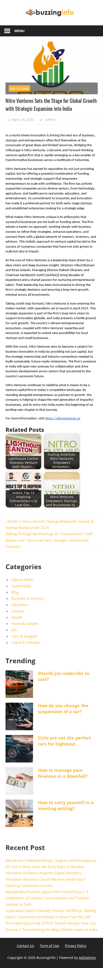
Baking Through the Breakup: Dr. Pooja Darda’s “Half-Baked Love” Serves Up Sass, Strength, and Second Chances (49, 540)
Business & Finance (27, 598)
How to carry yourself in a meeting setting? (66, 805)
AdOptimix (87, 957)
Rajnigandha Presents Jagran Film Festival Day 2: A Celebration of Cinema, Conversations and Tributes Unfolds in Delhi (47, 898)
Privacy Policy (75, 945)
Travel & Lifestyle (25, 642)
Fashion (17, 611)
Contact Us (25, 945)
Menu (19, 30)
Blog (15, 592)
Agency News (19, 88)
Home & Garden (24, 623)
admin (50, 119)
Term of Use (49, 945)
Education (19, 604)
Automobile (21, 586)
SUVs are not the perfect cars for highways (64, 741)
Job (14, 629)
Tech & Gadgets (24, 636)
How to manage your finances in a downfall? (63, 773)
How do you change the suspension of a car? (63, 708)
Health (16, 617)
